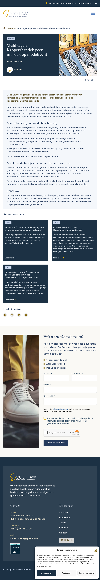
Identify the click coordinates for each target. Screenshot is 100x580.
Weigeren (66, 573)
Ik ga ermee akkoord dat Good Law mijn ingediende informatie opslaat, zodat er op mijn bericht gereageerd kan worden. (70, 421)
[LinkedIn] (19, 315)
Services (63, 512)
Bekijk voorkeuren (87, 573)
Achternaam (77, 373)
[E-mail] (26, 315)
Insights (63, 527)
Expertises (64, 517)
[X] (12, 315)
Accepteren (46, 573)
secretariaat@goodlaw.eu (24, 538)
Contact (64, 532)
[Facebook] (5, 315)
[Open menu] (93, 13)
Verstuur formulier (56, 442)
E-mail (47, 385)
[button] (95, 550)
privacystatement (60, 409)
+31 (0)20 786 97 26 (21, 528)
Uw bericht (49, 396)
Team (62, 522)
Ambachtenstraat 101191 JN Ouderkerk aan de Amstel (27, 517)
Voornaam (49, 373)
